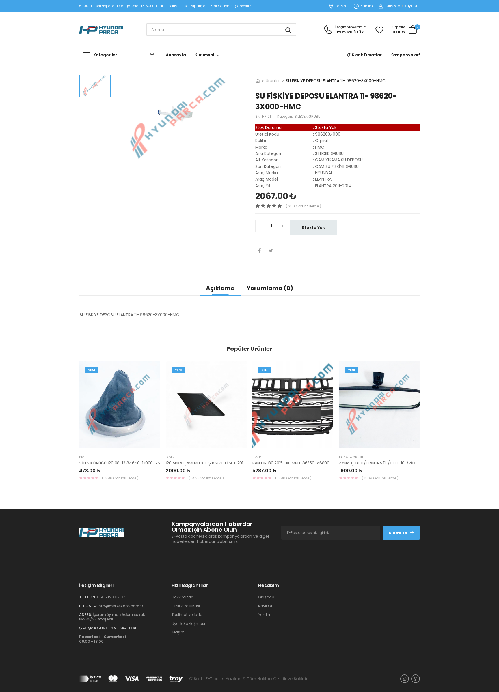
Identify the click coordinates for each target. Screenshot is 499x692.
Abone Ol (398, 533)
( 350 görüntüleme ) (303, 206)
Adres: (85, 614)
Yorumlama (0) (270, 288)
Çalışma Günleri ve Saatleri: (108, 628)
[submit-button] (288, 29)
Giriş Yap (393, 5)
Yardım (367, 6)
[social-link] (404, 678)
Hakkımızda (182, 597)
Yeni (91, 369)
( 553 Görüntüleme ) (206, 478)
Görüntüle (119, 445)
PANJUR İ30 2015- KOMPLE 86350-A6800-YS (294, 463)
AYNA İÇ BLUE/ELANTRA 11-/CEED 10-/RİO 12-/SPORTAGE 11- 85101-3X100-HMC (412, 463)
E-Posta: (88, 606)
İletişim (341, 6)
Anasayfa (176, 55)
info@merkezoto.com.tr (120, 606)
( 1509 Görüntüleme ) (380, 478)
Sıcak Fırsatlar (366, 55)
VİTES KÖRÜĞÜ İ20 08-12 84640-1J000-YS (119, 463)
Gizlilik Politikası (186, 606)
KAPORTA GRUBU (351, 457)
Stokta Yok (313, 227)
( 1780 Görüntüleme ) (293, 478)
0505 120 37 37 (111, 597)
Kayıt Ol (411, 5)
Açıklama (220, 288)
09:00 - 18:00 (102, 639)
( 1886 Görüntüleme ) (120, 478)
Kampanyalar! (405, 55)
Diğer (83, 457)
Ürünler (273, 81)
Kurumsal (204, 55)
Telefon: (87, 597)
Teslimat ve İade (187, 614)
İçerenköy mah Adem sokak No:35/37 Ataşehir (112, 617)
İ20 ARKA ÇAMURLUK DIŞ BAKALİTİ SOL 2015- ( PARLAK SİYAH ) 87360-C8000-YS (241, 463)
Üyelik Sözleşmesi (188, 623)
